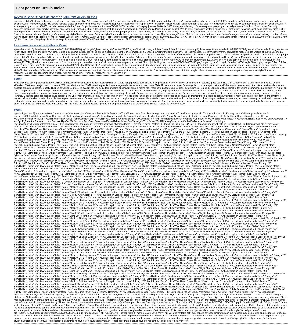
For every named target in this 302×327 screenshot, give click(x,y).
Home (18, 79)
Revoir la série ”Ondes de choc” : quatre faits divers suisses (55, 17)
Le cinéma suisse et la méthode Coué (40, 45)
